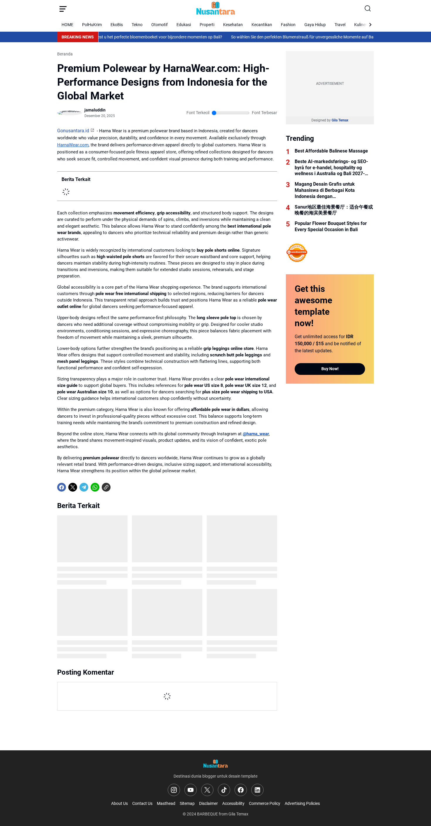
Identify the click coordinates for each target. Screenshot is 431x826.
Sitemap (187, 803)
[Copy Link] (106, 487)
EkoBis (117, 24)
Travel (340, 24)
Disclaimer (208, 803)
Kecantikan (262, 24)
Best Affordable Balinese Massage (331, 151)
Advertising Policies (302, 803)
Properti (207, 24)
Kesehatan (233, 24)
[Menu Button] (63, 9)
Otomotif (159, 24)
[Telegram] (83, 487)
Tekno (137, 24)
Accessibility (233, 803)
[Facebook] (61, 487)
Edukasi (184, 24)
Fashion (288, 24)
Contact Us (142, 803)
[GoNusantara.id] (215, 8)
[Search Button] (368, 9)
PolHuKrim (92, 24)
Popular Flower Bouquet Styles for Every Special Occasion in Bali (331, 226)
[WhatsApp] (95, 487)
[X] (72, 487)
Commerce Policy (264, 803)
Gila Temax (340, 120)
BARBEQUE (207, 814)
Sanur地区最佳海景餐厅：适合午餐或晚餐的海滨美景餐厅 (334, 210)
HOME (67, 24)
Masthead (166, 803)
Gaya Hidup (315, 24)
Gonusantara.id (73, 130)
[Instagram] (174, 790)
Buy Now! (330, 368)
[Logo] (215, 764)
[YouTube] (190, 790)
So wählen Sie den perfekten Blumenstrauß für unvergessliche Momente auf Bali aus (290, 37)
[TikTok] (224, 790)
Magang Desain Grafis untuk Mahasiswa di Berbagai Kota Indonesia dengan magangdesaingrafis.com (325, 190)
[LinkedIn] (257, 790)
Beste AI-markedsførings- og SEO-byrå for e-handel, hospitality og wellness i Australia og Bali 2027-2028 (331, 168)
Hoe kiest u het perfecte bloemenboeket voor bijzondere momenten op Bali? (137, 37)
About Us (119, 803)
